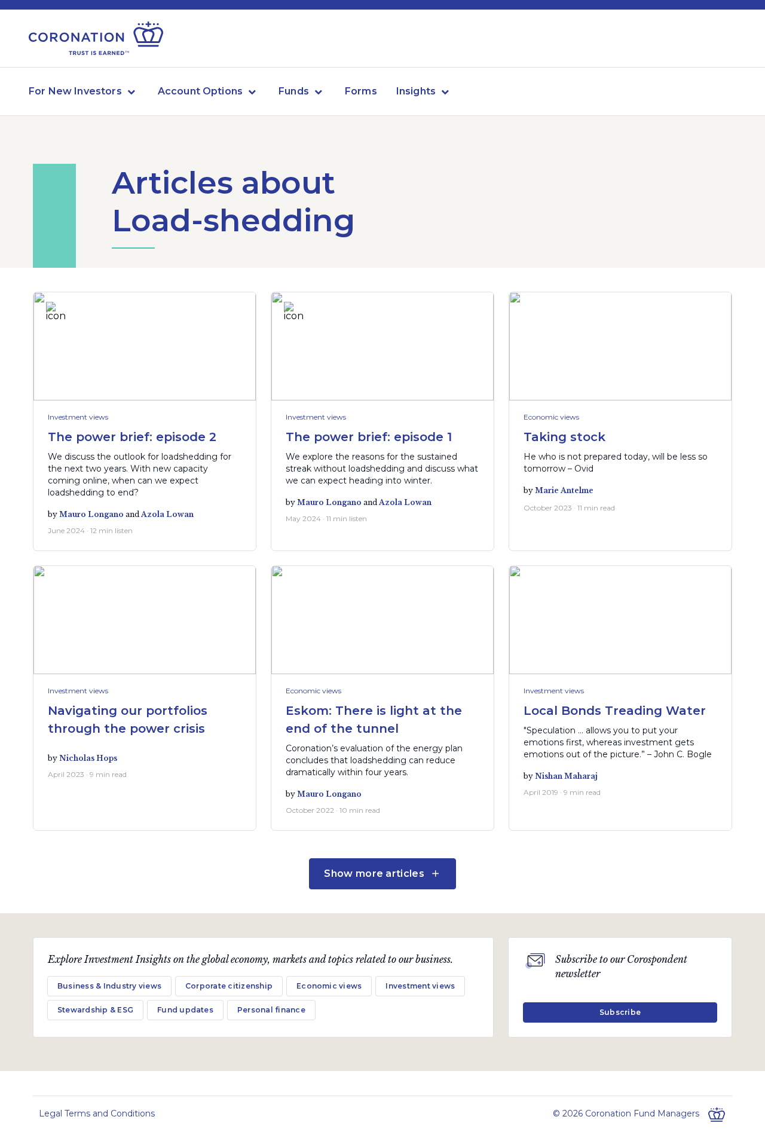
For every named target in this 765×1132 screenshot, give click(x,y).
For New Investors (75, 91)
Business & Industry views (109, 985)
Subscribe (620, 1012)
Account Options (200, 91)
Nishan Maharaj (566, 776)
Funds (294, 91)
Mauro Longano (91, 514)
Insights (416, 91)
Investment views (78, 416)
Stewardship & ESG (95, 1009)
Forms (361, 91)
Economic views (551, 416)
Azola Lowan (167, 514)
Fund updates (185, 1009)
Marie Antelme (564, 490)
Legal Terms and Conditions (97, 1113)
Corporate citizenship (229, 985)
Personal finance (271, 1009)
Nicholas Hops (88, 758)
